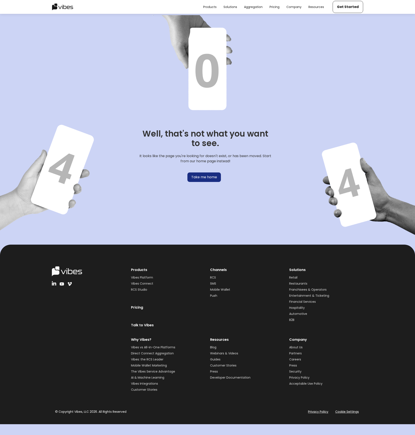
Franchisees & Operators (308, 289)
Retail (293, 277)
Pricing (137, 307)
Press (214, 371)
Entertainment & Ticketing (309, 295)
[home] (62, 6)
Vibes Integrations (144, 383)
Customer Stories (144, 389)
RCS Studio (139, 289)
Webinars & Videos (224, 353)
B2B (291, 320)
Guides (215, 359)
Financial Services (302, 302)
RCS (213, 277)
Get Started (348, 6)
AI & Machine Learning (147, 377)
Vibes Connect (142, 283)
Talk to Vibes (142, 325)
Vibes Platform (142, 277)
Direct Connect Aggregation (152, 353)
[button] (210, 7)
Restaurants (298, 283)
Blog (213, 347)
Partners (295, 353)
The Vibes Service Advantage (153, 371)
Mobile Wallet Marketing (149, 365)
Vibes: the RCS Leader (147, 359)
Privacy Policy (299, 377)
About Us (296, 347)
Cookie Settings (347, 412)
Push (213, 295)
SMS (213, 283)
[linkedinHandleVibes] (54, 283)
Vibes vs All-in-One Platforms (153, 347)
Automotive (298, 314)
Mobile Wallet (220, 289)
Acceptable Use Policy (305, 383)
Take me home (204, 177)
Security (295, 371)
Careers (295, 359)
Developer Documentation (230, 377)
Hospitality (297, 308)
